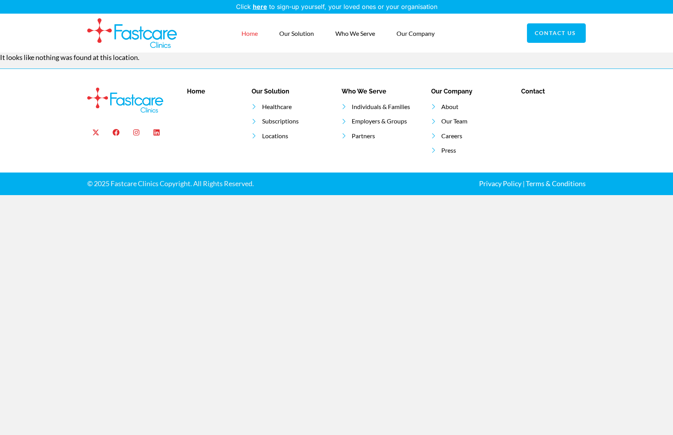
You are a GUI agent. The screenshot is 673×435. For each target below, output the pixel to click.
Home (249, 33)
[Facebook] (115, 132)
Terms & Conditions (556, 184)
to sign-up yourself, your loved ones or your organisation (345, 7)
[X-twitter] (95, 132)
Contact (533, 91)
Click (244, 7)
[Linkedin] (156, 132)
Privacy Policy (500, 184)
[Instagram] (136, 132)
